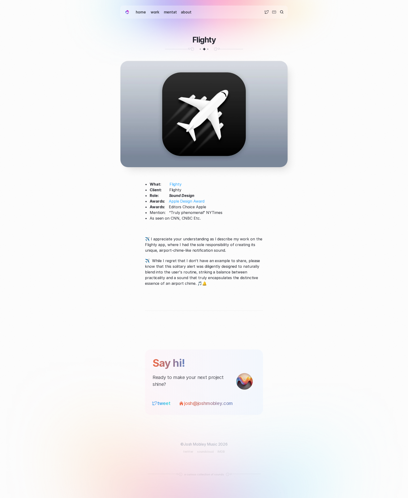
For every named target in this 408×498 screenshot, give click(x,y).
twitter (188, 451)
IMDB (221, 451)
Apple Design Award (186, 201)
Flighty (176, 184)
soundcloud (205, 451)
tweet (163, 403)
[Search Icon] (282, 12)
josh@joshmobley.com (208, 403)
